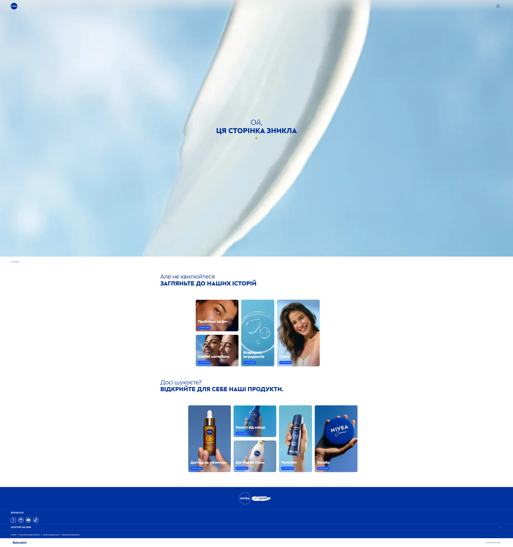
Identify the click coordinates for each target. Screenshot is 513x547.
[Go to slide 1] (254, 476)
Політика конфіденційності (29, 534)
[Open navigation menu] (498, 6)
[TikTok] (35, 520)
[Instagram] (21, 520)
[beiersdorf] (20, 542)
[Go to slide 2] (255, 476)
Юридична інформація (71, 534)
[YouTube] (28, 520)
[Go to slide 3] (257, 476)
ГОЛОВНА (15, 262)
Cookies (14, 534)
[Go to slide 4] (258, 476)
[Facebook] (13, 520)
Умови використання (51, 534)
